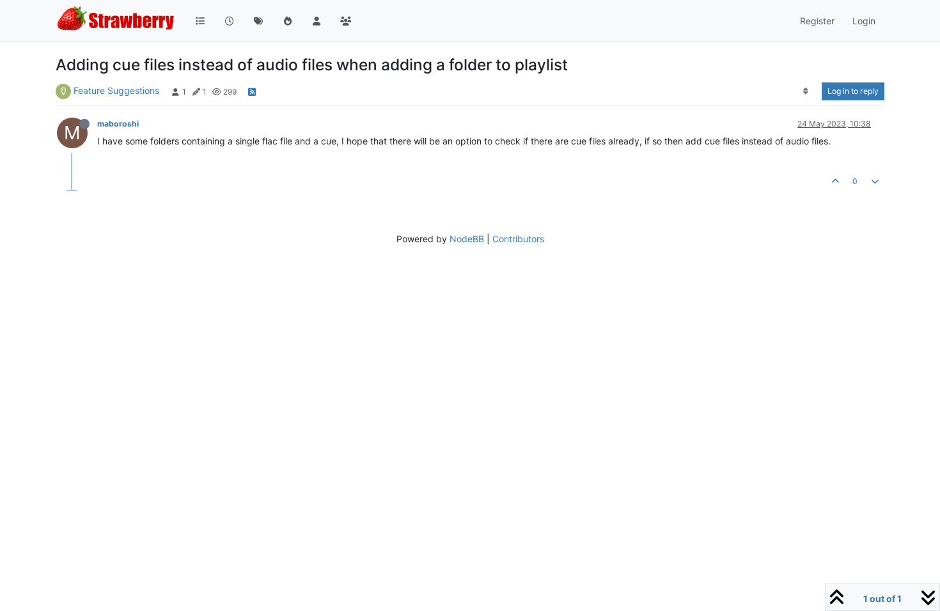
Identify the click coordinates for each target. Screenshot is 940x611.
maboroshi (118, 123)
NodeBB (467, 238)
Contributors (518, 238)
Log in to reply (853, 91)
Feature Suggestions (116, 90)
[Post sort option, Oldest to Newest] (806, 91)
